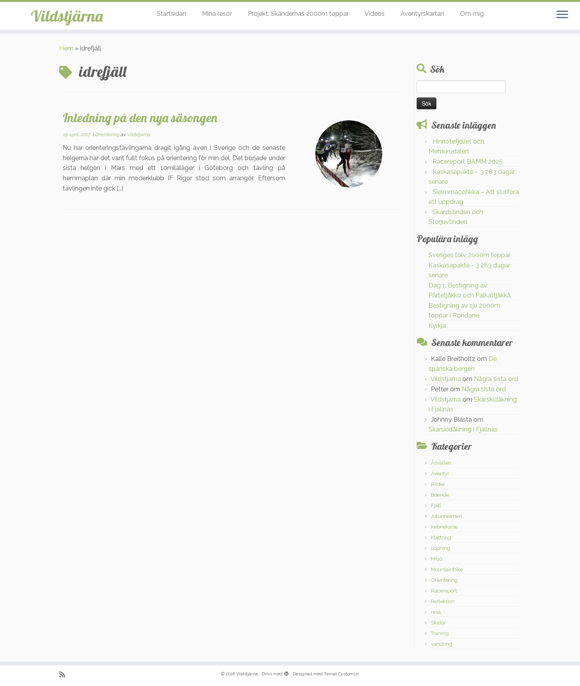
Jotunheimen (446, 516)
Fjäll (436, 505)
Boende (440, 495)
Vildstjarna (138, 134)
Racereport (444, 591)
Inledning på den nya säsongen (140, 117)
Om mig (472, 13)
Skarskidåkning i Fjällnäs (463, 429)
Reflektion (443, 601)
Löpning (440, 548)
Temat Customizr (341, 674)
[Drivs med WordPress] (286, 672)
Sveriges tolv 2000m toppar (469, 255)
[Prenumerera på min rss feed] (64, 674)
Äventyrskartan (422, 13)
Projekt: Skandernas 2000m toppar (298, 13)
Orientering (107, 134)
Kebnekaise (444, 527)
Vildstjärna (67, 15)
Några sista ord (496, 379)
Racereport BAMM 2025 (467, 161)
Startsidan (171, 13)
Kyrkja (437, 325)
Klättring (441, 537)
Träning (440, 633)
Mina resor (217, 13)
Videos (375, 13)
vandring (441, 644)
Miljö (436, 559)
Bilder (438, 484)
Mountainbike (447, 569)
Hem (66, 48)
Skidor (438, 623)
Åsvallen (441, 463)
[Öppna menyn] (562, 15)
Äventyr (440, 474)
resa (436, 612)
